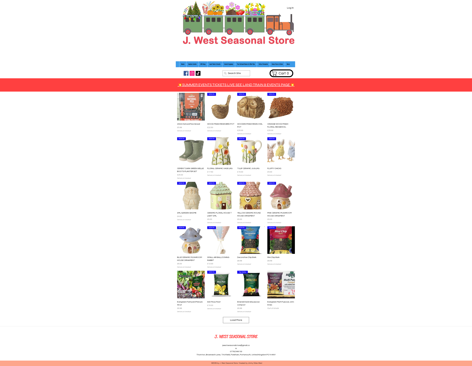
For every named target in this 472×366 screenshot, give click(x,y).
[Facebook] (186, 73)
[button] (281, 73)
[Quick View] (191, 107)
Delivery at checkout (184, 131)
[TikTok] (198, 73)
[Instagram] (192, 73)
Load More (236, 320)
